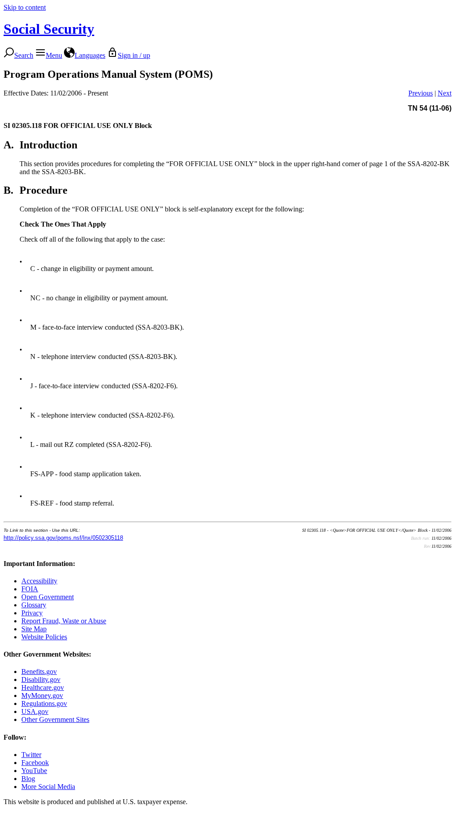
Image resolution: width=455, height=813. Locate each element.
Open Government (47, 597)
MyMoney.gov (42, 695)
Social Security (49, 29)
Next (444, 93)
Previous (420, 93)
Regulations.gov (44, 703)
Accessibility (39, 581)
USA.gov (34, 711)
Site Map (34, 629)
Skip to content (25, 7)
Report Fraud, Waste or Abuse (63, 621)
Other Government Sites (55, 719)
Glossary (33, 605)
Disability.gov (40, 679)
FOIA (29, 589)
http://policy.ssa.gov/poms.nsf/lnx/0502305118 (63, 537)
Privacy (32, 613)
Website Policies (44, 637)
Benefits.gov (39, 671)
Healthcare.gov (42, 687)
